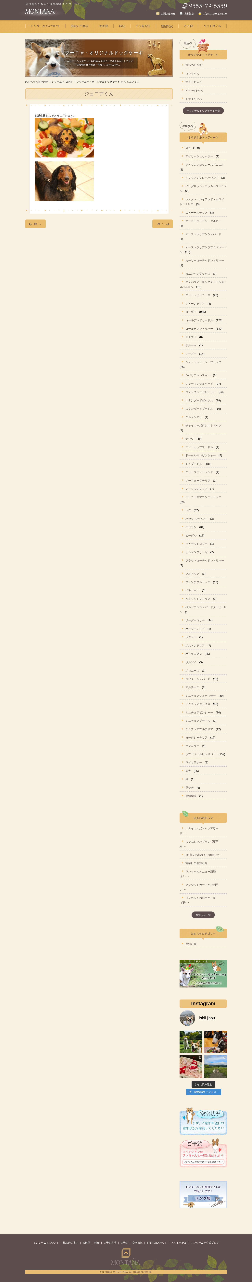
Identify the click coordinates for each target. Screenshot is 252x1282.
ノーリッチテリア (196, 488)
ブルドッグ (192, 573)
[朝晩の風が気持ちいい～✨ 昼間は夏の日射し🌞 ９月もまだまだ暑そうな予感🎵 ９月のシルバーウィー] (191, 1042)
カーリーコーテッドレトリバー (204, 260)
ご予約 (124, 1242)
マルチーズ (192, 687)
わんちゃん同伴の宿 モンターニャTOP (47, 81)
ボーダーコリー (195, 620)
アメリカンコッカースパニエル (204, 164)
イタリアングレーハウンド (202, 177)
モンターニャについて (46, 1242)
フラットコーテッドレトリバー (204, 560)
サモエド (190, 337)
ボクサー (190, 637)
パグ (188, 510)
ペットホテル (179, 1242)
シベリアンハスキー (197, 375)
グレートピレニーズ (197, 295)
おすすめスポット (157, 1242)
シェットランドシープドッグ (203, 362)
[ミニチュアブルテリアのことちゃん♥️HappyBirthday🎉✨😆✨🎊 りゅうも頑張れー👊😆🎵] (215, 1042)
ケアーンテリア (195, 303)
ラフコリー (192, 745)
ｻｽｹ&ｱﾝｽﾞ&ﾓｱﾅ (194, 65)
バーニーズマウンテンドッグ (203, 497)
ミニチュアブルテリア (199, 729)
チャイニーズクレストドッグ (203, 425)
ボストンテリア (195, 645)
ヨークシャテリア (196, 737)
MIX (187, 147)
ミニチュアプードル (197, 720)
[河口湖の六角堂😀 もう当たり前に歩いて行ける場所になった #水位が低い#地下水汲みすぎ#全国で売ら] (215, 1066)
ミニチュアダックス (197, 704)
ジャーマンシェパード (199, 383)
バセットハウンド (196, 518)
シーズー (190, 353)
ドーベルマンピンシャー (200, 455)
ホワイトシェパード (197, 679)
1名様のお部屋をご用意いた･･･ (204, 854)
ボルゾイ (190, 662)
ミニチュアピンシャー (199, 712)
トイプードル (193, 463)
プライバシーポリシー (215, 13)
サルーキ (190, 345)
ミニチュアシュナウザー (200, 695)
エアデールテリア (196, 212)
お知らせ (190, 944)
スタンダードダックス (199, 400)
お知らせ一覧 (203, 914)
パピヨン (190, 527)
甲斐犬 (189, 787)
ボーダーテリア (195, 628)
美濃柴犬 (190, 796)
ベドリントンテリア (197, 598)
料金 (96, 1242)
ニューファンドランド (199, 472)
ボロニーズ (192, 670)
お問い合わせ (168, 13)
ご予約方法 (110, 1242)
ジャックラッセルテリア (200, 392)
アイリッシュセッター (199, 156)
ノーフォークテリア (197, 480)
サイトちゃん (193, 81)
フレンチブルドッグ (197, 582)
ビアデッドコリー (196, 543)
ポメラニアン (193, 653)
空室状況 (137, 1242)
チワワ (189, 438)
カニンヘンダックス (197, 273)
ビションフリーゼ (196, 552)
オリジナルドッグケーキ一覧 (203, 110)
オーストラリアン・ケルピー (203, 220)
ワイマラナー (193, 762)
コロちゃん (192, 73)
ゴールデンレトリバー (199, 328)
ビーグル (190, 535)
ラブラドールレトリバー (200, 754)
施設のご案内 (70, 1242)
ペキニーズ (192, 590)
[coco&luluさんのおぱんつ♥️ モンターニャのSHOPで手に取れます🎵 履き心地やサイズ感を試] (191, 1066)
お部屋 (86, 1242)
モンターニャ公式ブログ (205, 1242)
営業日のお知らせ (196, 863)
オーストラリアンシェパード (203, 234)
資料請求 (189, 13)
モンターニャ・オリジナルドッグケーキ (97, 81)
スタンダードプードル (199, 408)
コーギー (190, 311)
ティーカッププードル (199, 447)
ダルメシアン (193, 417)
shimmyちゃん (194, 90)
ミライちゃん (193, 98)
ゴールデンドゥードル (199, 320)
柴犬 (188, 771)
